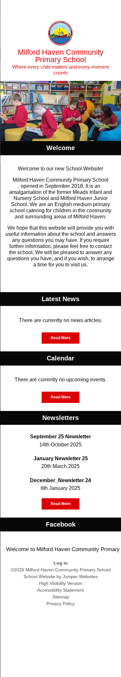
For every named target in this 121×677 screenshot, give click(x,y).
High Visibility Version (60, 583)
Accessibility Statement (60, 590)
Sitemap (60, 596)
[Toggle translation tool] (80, 8)
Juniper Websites (80, 576)
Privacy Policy (60, 603)
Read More (61, 338)
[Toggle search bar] (96, 8)
